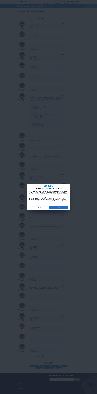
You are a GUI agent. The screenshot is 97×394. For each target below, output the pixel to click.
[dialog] (48, 197)
